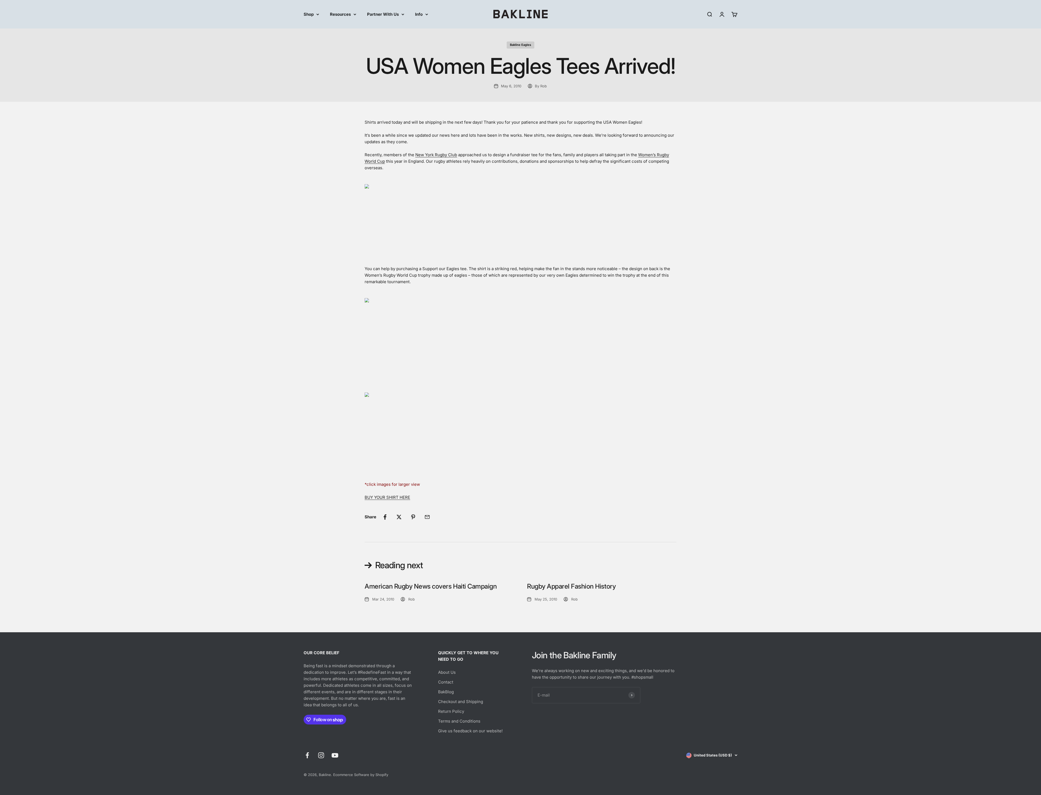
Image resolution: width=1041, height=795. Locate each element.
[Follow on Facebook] (307, 755)
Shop (309, 14)
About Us (447, 672)
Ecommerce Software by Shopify (360, 774)
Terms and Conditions (459, 721)
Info (419, 14)
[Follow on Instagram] (321, 755)
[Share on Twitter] (399, 517)
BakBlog (446, 691)
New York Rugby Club (436, 154)
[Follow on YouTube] (335, 755)
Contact (445, 682)
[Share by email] (427, 517)
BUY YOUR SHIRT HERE (387, 497)
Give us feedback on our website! (470, 730)
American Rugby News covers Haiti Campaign (431, 586)
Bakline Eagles (520, 45)
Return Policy (451, 711)
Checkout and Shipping (460, 701)
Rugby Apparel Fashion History (571, 586)
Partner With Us (383, 14)
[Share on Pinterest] (413, 517)
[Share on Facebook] (385, 517)
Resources (340, 14)
